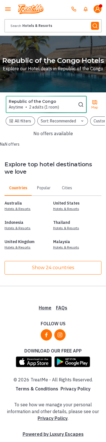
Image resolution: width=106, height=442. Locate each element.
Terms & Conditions (37, 389)
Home (45, 308)
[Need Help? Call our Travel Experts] (74, 9)
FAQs (61, 308)
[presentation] (53, 26)
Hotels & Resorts (18, 209)
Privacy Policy (75, 389)
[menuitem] (85, 9)
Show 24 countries (53, 267)
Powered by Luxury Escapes (53, 434)
